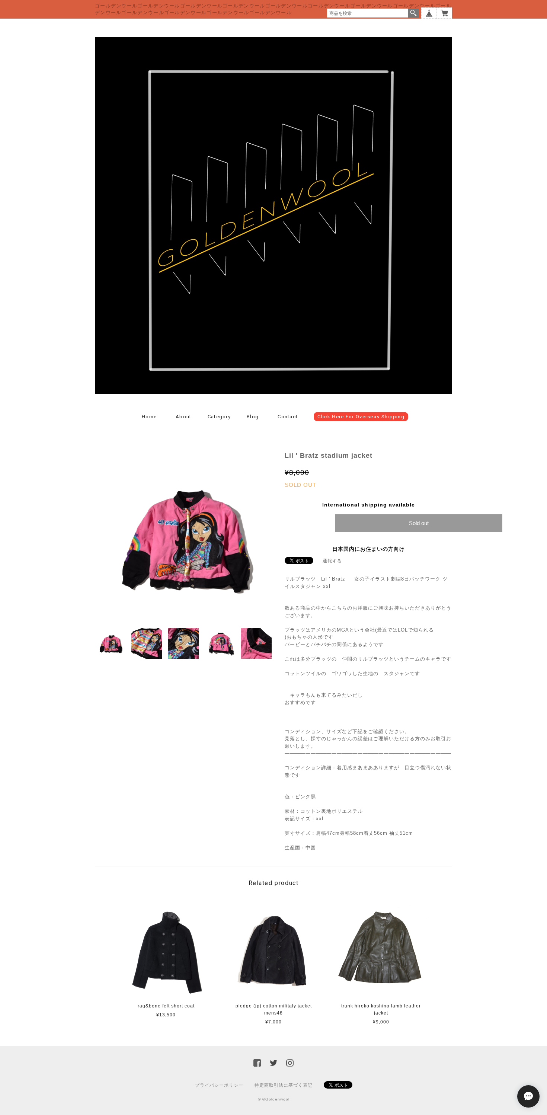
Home (149, 416)
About (184, 416)
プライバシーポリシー (219, 1085)
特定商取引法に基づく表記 (284, 1085)
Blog (253, 416)
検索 (413, 13)
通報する (332, 560)
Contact (288, 416)
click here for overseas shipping (360, 416)
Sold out (419, 523)
